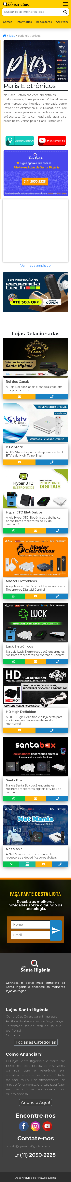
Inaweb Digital (47, 1177)
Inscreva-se (56, 930)
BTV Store (14, 447)
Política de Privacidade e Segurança (34, 1021)
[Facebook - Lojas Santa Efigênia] (24, 1130)
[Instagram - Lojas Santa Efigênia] (35, 1130)
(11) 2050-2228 (37, 1155)
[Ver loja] (27, 864)
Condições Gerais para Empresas (31, 1016)
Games (7, 21)
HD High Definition (21, 712)
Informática (24, 21)
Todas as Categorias (35, 1042)
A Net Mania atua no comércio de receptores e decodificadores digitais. (31, 855)
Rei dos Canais (18, 382)
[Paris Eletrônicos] (36, 81)
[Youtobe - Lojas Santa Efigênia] (47, 1130)
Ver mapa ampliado (35, 265)
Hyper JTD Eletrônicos (24, 512)
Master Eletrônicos (21, 581)
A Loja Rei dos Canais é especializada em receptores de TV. (34, 388)
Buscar (65, 12)
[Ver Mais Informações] (19, 396)
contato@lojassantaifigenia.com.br (28, 1146)
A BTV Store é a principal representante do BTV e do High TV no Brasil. (35, 453)
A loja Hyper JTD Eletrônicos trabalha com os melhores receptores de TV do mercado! (35, 521)
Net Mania (14, 849)
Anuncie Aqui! (35, 1102)
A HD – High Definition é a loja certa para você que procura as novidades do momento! (34, 720)
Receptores (44, 21)
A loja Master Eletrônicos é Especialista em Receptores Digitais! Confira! (35, 588)
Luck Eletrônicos (19, 646)
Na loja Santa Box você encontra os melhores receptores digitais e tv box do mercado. (33, 789)
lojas (12, 35)
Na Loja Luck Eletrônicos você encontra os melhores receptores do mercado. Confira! (35, 653)
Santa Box (14, 780)
